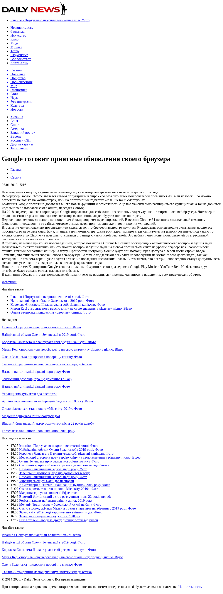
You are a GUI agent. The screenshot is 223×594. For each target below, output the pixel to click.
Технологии (19, 148)
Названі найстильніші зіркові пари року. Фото (36, 371)
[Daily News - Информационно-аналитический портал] (34, 13)
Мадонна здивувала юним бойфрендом (31, 416)
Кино (14, 39)
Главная (16, 169)
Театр (14, 51)
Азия (14, 121)
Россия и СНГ (20, 140)
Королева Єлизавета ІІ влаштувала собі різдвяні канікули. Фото (57, 304)
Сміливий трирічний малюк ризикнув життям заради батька (47, 364)
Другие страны (21, 144)
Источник (9, 282)
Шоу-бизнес (19, 55)
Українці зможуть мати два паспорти (29, 394)
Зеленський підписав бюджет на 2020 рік (49, 516)
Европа (15, 136)
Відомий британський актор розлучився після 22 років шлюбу (48, 423)
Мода (14, 43)
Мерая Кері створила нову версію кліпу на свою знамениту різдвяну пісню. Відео (71, 308)
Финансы (17, 31)
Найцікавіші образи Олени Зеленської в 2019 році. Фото (52, 300)
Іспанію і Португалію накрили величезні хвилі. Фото (50, 20)
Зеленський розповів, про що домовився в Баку (37, 379)
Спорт (15, 125)
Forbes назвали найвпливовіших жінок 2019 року (38, 431)
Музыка (16, 47)
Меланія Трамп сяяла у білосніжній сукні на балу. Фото (60, 504)
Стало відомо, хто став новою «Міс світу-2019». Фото (42, 408)
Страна (15, 177)
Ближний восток (22, 132)
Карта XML (19, 63)
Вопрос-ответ (20, 59)
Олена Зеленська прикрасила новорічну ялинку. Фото (50, 312)
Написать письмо (191, 587)
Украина (16, 117)
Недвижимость (21, 27)
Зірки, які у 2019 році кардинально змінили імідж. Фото (60, 512)
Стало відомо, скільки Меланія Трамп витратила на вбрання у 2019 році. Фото (77, 508)
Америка (17, 128)
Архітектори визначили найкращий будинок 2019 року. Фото (47, 401)
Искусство (18, 35)
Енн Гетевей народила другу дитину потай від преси (58, 520)
